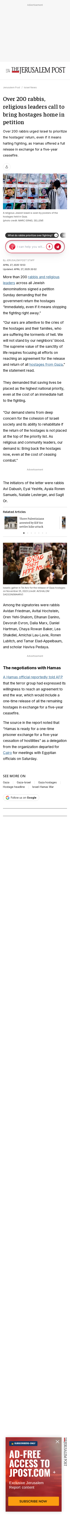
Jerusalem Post (11, 87)
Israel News (30, 87)
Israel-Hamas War (43, 786)
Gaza (6, 782)
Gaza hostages (47, 782)
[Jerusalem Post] (38, 71)
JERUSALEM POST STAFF (20, 260)
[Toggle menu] (7, 71)
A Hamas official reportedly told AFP (33, 677)
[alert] (34, 1478)
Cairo (7, 753)
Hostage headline (14, 786)
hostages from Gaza (46, 364)
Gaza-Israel (24, 782)
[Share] (6, 167)
